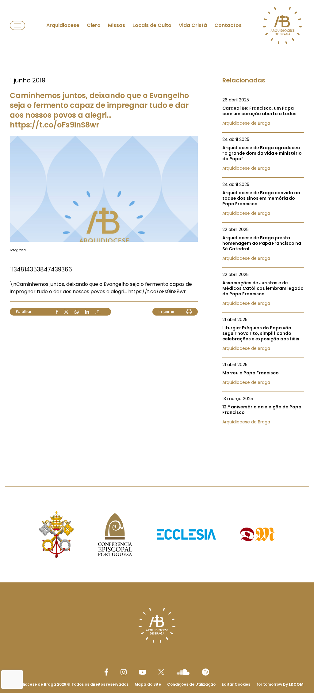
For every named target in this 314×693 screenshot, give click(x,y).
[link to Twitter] (161, 672)
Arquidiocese (62, 25)
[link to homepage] (282, 25)
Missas (116, 25)
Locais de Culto (151, 25)
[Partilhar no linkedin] (87, 312)
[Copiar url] (97, 312)
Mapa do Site (148, 684)
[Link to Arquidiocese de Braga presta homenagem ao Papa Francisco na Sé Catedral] (263, 243)
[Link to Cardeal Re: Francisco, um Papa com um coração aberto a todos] (263, 111)
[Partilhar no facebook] (57, 312)
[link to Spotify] (205, 672)
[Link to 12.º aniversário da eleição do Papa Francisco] (263, 410)
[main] (157, 231)
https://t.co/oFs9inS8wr (157, 291)
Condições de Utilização (191, 684)
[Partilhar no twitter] (66, 312)
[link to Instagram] (124, 672)
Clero (94, 25)
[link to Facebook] (106, 672)
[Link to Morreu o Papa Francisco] (263, 373)
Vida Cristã (193, 25)
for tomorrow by (280, 684)
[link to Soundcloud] (183, 672)
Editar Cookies (236, 684)
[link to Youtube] (142, 672)
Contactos (228, 25)
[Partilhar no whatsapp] (77, 312)
